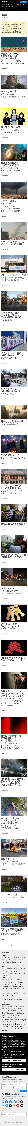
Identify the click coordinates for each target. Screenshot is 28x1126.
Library (8, 4)
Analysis (16, 957)
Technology (5, 962)
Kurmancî (11, 1028)
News (21, 960)
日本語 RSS (17, 32)
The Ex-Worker (6, 993)
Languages (9, 6)
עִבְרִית (9, 1024)
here (22, 23)
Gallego (4, 1028)
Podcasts (18, 4)
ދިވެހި (20, 1026)
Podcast (4, 991)
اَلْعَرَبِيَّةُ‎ (24, 1020)
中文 (16, 1013)
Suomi (23, 1011)
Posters (15, 969)
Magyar (4, 1017)
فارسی (15, 1017)
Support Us (24, 1)
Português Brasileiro (15, 1009)
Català (16, 1026)
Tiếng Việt (9, 1026)
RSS (8, 955)
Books (3, 4)
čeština (11, 1015)
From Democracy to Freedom (11, 980)
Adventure (8, 957)
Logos (14, 971)
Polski (10, 1011)
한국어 (3, 1022)
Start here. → (21, 1069)
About (16, 6)
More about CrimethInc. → (17, 1060)
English (4, 1006)
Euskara (18, 1015)
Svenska (19, 1022)
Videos (3, 971)
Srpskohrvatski (15, 1020)
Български (10, 1013)
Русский (4, 1011)
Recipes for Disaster (17, 984)
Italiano (16, 1006)
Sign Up (23, 1091)
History (9, 960)
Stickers (22, 969)
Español (10, 1006)
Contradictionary (7, 982)
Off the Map (21, 989)
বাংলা (14, 1022)
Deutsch (22, 1006)
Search (3, 6)
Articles (4, 955)
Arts (2, 957)
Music (9, 971)
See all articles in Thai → (8, 8)
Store (24, 4)
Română (9, 1022)
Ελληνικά (16, 1011)
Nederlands (5, 1020)
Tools (13, 4)
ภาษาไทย (14, 1024)
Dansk (3, 1024)
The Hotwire (10, 995)
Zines (3, 969)
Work (16, 982)
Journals (9, 969)
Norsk (17, 1028)
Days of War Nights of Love (11, 986)
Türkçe (9, 1017)
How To (15, 960)
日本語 (3, 1013)
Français (4, 1009)
